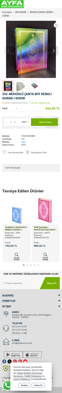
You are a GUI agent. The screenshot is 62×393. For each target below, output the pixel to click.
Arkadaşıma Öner (39, 152)
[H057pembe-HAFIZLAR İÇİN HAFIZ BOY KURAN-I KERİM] (45, 210)
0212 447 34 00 (19, 326)
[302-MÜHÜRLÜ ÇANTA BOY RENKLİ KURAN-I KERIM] (31, 49)
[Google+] (20, 361)
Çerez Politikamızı (22, 379)
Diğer (23, 141)
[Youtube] (26, 361)
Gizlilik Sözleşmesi (33, 376)
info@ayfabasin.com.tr (22, 343)
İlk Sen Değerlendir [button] (41, 103)
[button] (53, 50)
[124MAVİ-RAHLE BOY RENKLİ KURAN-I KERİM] (16, 210)
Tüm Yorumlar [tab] (12, 167)
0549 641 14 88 (19, 333)
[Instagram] (15, 361)
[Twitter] (10, 361)
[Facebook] (5, 361)
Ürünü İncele (16, 258)
